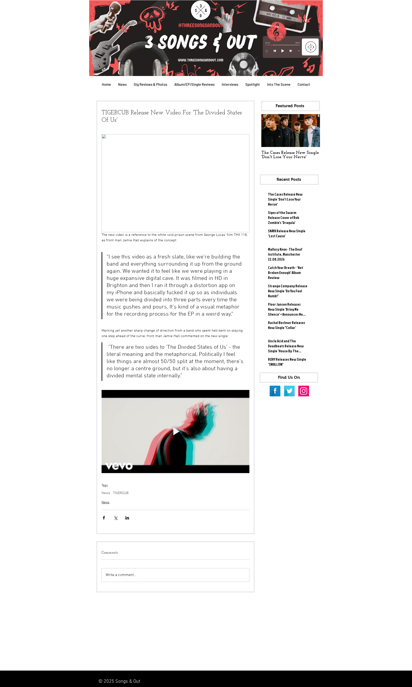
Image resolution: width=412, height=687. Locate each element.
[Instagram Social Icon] (303, 391)
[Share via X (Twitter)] (115, 517)
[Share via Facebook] (104, 517)
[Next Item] (312, 130)
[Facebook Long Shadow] (275, 391)
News (106, 493)
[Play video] (175, 431)
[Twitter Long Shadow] (289, 391)
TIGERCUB (121, 493)
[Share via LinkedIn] (127, 517)
